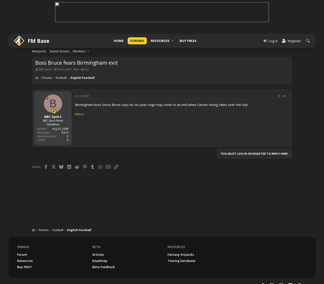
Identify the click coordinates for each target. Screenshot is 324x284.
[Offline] (46, 98)
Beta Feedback (103, 267)
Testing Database (181, 261)
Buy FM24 (188, 40)
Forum (22, 254)
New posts (39, 51)
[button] (173, 40)
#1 (285, 96)
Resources (160, 40)
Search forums (59, 51)
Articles (98, 254)
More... (80, 114)
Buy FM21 (24, 267)
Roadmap (99, 261)
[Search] (308, 40)
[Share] (279, 96)
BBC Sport (45, 69)
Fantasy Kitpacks (181, 254)
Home (119, 40)
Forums (137, 40)
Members (79, 51)
